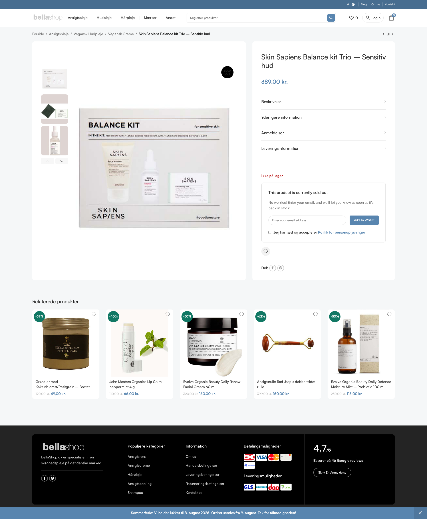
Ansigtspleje (59, 34)
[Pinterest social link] (353, 5)
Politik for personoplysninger (341, 232)
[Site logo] (47, 17)
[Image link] (63, 447)
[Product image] (213, 343)
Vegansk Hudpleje (88, 34)
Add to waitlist (364, 220)
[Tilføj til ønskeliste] (266, 251)
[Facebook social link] (348, 5)
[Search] (331, 18)
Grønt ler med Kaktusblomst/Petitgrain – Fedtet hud (63, 386)
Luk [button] (420, 513)
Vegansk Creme (121, 34)
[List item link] (153, 457)
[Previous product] (383, 34)
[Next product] (392, 34)
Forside (38, 34)
